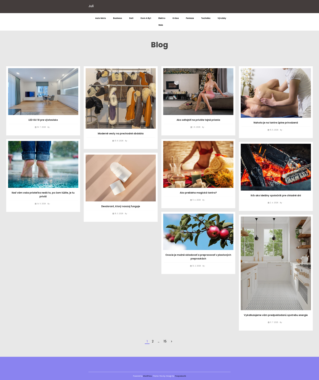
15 (165, 341)
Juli (91, 6)
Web (160, 25)
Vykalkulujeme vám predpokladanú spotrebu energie (276, 315)
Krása (176, 18)
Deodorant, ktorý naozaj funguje (120, 206)
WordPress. (147, 376)
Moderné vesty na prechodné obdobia (121, 133)
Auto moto (100, 18)
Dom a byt (146, 18)
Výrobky (222, 18)
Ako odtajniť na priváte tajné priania (198, 120)
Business (117, 18)
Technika (205, 18)
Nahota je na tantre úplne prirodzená (276, 122)
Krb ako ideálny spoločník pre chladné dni (276, 195)
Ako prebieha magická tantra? (198, 192)
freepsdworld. (180, 376)
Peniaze (190, 18)
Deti (131, 18)
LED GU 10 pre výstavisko (43, 120)
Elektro (161, 18)
